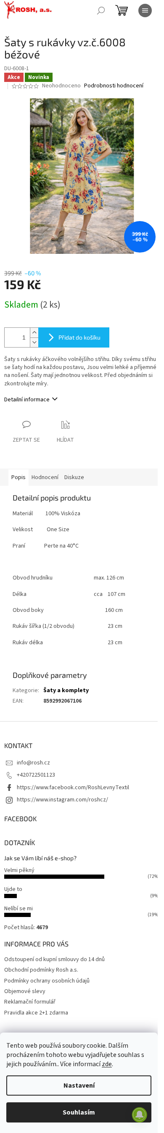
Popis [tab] (18, 477)
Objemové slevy (24, 991)
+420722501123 (36, 775)
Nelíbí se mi (18, 908)
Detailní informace (27, 399)
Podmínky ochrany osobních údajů (47, 981)
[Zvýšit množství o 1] (34, 332)
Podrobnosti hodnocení (113, 86)
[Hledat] (101, 10)
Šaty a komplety (66, 690)
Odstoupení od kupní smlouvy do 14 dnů (54, 959)
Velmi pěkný (19, 870)
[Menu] (145, 10)
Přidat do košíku (79, 337)
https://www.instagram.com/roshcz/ (62, 800)
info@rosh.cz (33, 763)
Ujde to (13, 889)
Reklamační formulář (30, 1002)
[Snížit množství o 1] (34, 342)
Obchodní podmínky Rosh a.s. (41, 970)
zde (107, 1064)
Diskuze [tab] (74, 477)
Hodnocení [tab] (45, 477)
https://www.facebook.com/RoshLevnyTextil (73, 787)
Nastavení (79, 1085)
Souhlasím (79, 1112)
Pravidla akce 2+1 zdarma (36, 1013)
